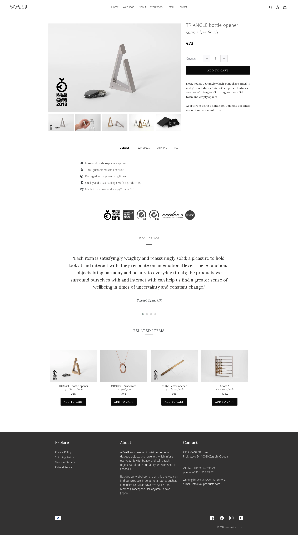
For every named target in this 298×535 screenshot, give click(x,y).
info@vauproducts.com (206, 484)
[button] (143, 314)
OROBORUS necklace (123, 387)
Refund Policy (63, 467)
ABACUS (225, 387)
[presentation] (45, 122)
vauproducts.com (234, 527)
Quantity (191, 58)
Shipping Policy (64, 457)
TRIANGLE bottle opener (73, 387)
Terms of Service (65, 462)
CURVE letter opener (174, 387)
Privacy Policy (63, 452)
